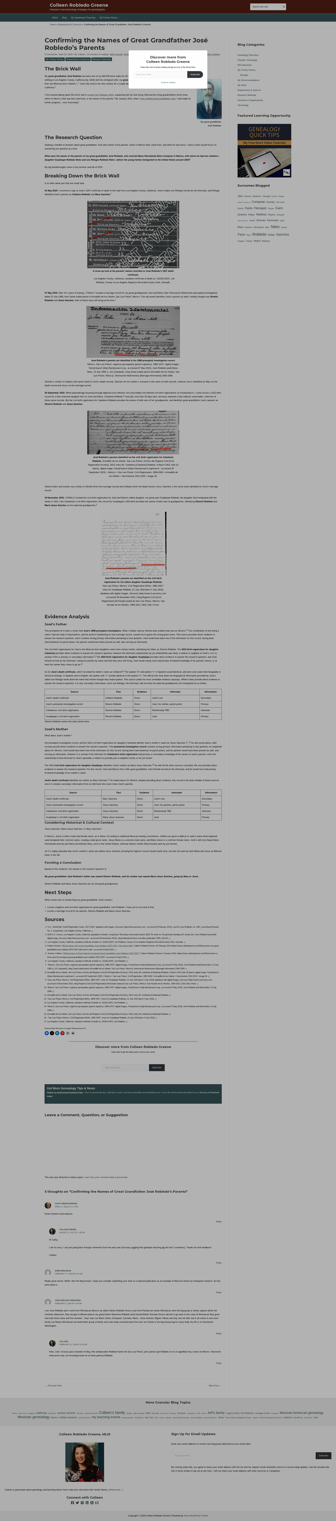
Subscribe (195, 74)
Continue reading (168, 82)
